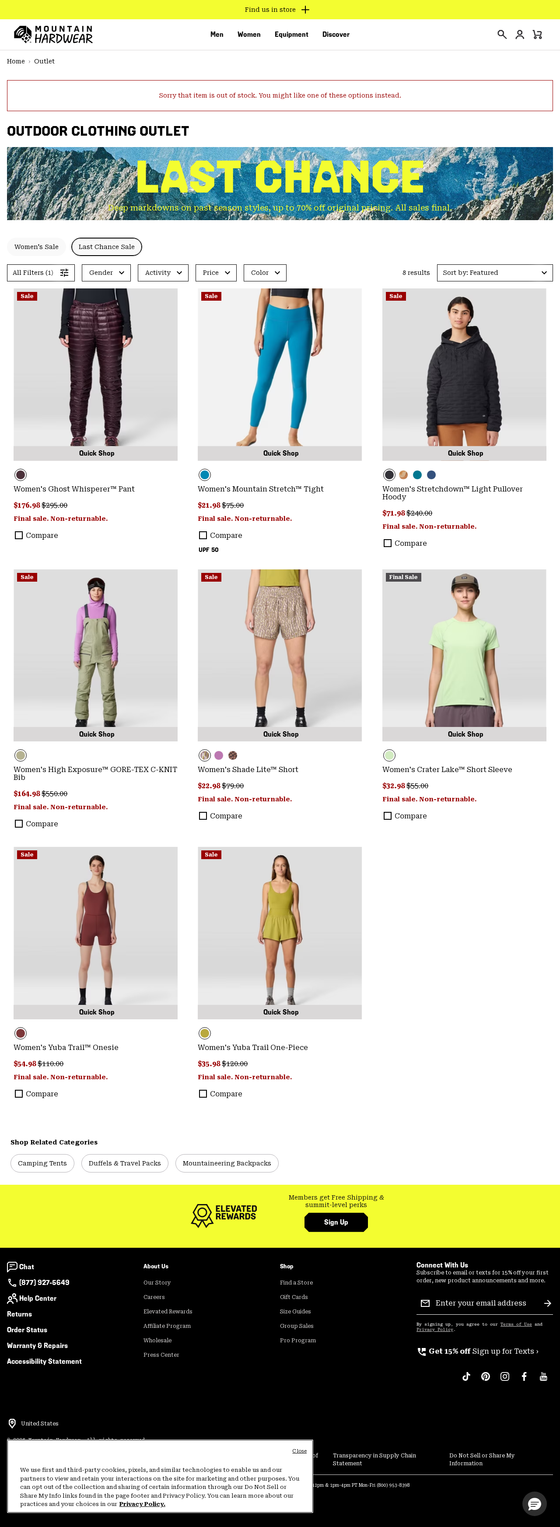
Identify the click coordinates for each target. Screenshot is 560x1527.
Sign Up (336, 1222)
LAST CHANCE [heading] (280, 177)
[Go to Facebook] (524, 1380)
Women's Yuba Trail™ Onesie (66, 1047)
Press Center (161, 1355)
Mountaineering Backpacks (227, 1163)
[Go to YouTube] (543, 1380)
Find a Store (296, 1283)
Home (16, 61)
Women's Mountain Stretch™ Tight (261, 489)
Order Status (27, 1330)
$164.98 (28, 794)
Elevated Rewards (168, 1312)
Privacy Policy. (142, 1504)
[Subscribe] (547, 1303)
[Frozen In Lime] (464, 655)
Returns (19, 1314)
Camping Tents (42, 1163)
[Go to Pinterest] (485, 1380)
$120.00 (235, 1064)
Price (211, 272)
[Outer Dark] (431, 475)
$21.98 (210, 505)
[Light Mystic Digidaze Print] (280, 655)
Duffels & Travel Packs (125, 1163)
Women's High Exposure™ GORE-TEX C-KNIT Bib (95, 773)
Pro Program (298, 1340)
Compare (42, 535)
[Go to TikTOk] (466, 1380)
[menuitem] (217, 34)
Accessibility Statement (44, 1361)
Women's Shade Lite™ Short (248, 769)
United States (40, 1424)
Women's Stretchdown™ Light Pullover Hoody (452, 493)
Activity (158, 272)
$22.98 (210, 786)
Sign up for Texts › (477, 1351)
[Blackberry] (96, 374)
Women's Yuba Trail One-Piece (253, 1047)
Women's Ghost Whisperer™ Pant (74, 489)
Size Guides (295, 1312)
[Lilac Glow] (219, 755)
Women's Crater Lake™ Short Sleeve (447, 769)
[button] (495, 272)
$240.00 (419, 513)
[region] (160, 1476)
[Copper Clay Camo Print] (403, 475)
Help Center (37, 1298)
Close (299, 1451)
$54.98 (26, 1064)
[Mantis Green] (96, 655)
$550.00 (54, 794)
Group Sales (297, 1326)
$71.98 (394, 513)
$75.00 (233, 505)
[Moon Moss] (280, 933)
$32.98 (394, 786)
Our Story (157, 1283)
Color (260, 272)
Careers (154, 1297)
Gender (101, 272)
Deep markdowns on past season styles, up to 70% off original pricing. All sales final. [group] (280, 207)
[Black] (464, 374)
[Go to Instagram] (504, 1380)
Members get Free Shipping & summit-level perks (336, 1201)
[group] (336, 1201)
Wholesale (158, 1340)
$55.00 (417, 786)
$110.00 (50, 1064)
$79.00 (233, 786)
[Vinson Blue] (280, 374)
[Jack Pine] (417, 475)
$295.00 (54, 505)
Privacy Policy (434, 1329)
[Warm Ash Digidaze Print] (233, 755)
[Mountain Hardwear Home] (53, 34)
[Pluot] (96, 933)
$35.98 (210, 1064)
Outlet (44, 61)
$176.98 (28, 505)
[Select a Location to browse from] (12, 1423)
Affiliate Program (167, 1326)
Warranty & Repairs (37, 1345)
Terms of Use (516, 1324)
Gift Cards (294, 1297)
